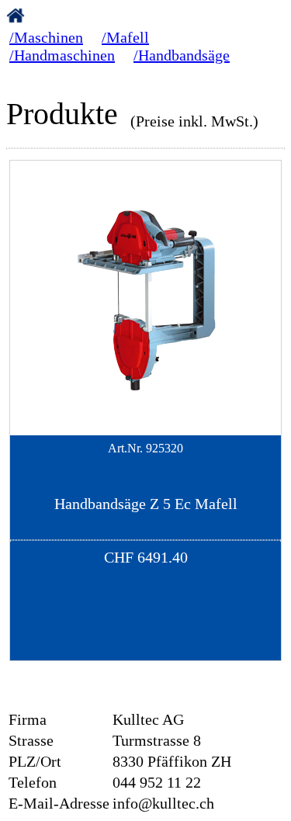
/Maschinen (46, 37)
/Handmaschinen (62, 55)
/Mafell (125, 37)
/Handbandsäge (181, 55)
